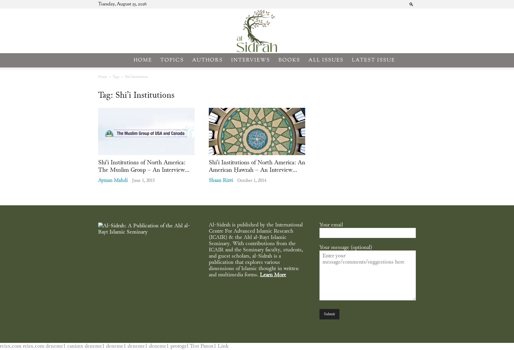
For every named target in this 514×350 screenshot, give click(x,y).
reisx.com (10, 346)
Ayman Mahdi (113, 180)
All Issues (326, 60)
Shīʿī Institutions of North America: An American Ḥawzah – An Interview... (257, 166)
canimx (75, 346)
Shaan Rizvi (221, 180)
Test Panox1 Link (209, 346)
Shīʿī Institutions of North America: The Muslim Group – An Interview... (143, 166)
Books (289, 60)
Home (143, 60)
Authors (207, 60)
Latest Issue (373, 60)
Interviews (250, 60)
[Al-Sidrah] (257, 31)
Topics (172, 60)
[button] (411, 4)
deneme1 (56, 346)
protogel (179, 346)
